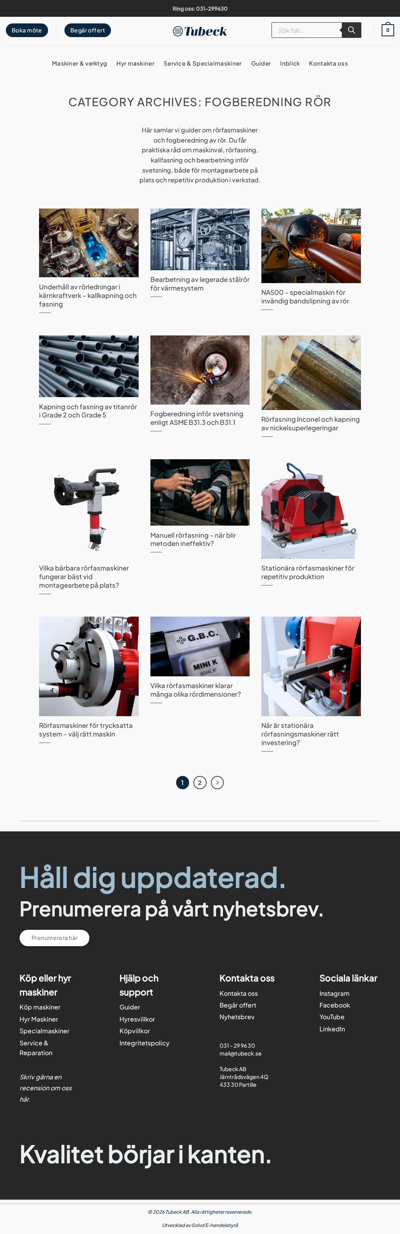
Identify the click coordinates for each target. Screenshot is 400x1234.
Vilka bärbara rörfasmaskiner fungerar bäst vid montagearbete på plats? (84, 576)
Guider (261, 63)
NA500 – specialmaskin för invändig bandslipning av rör (305, 296)
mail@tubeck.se (241, 1052)
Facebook (335, 1005)
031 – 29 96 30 (237, 1045)
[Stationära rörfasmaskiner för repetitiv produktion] (311, 508)
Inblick (290, 63)
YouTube (332, 1017)
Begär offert (238, 1005)
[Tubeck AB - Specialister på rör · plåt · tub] (200, 31)
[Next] (217, 782)
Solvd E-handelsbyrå (214, 1225)
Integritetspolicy (145, 1043)
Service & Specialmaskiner (203, 63)
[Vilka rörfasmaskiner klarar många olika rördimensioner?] (200, 646)
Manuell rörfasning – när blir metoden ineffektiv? (193, 539)
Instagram (335, 993)
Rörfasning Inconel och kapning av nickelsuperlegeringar (310, 423)
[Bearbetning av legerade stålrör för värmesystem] (200, 239)
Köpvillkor (135, 1031)
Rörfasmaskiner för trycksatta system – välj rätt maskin (86, 729)
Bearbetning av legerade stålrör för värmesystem (200, 283)
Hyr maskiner (135, 63)
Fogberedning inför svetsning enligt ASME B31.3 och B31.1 (196, 418)
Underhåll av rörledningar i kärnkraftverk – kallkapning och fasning (88, 295)
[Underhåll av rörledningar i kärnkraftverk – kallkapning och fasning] (88, 243)
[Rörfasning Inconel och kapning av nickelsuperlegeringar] (311, 372)
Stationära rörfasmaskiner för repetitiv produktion (307, 572)
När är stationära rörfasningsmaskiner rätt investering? (300, 734)
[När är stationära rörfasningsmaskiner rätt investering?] (311, 666)
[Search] (351, 30)
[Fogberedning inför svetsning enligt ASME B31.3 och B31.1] (200, 370)
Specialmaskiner (45, 1031)
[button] (388, 30)
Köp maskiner (40, 1007)
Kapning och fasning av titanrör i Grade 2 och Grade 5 (88, 411)
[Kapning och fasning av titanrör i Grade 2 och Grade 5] (88, 366)
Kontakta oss (328, 63)
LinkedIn (332, 1029)
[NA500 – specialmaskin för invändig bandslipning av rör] (311, 246)
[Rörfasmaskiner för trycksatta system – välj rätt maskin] (88, 666)
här (24, 1099)
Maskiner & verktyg (79, 63)
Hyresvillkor (137, 1019)
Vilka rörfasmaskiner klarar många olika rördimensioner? (195, 689)
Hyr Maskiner (39, 1019)
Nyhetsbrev (237, 1017)
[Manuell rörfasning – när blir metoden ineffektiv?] (200, 492)
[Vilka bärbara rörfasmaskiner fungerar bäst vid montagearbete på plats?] (88, 508)
